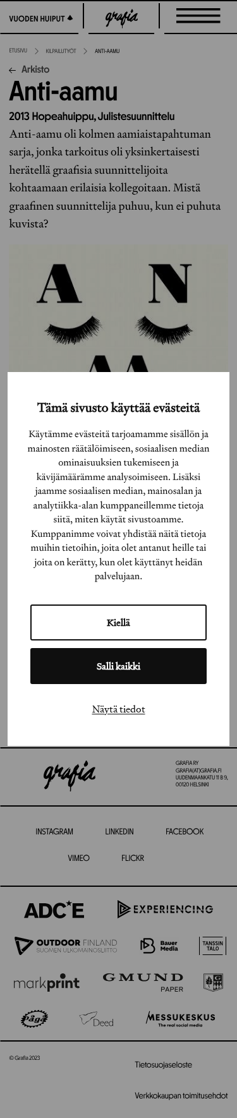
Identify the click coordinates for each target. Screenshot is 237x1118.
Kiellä (118, 622)
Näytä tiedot (118, 709)
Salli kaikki (118, 666)
